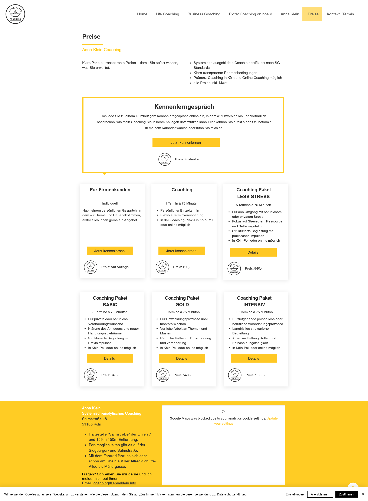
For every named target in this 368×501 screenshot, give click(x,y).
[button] (249, 14)
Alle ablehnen (320, 494)
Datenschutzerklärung (232, 494)
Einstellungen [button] (295, 494)
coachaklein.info (114, 483)
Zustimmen (346, 494)
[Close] (362, 494)
